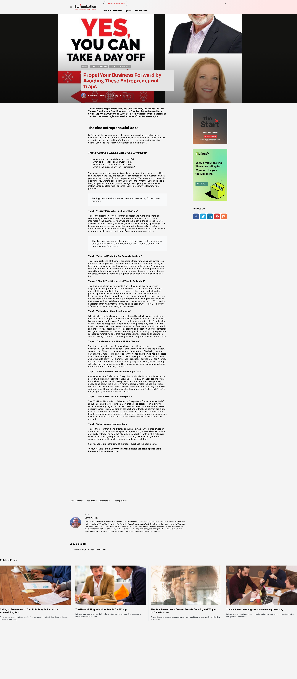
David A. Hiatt (91, 518)
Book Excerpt (76, 501)
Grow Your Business (99, 66)
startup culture (121, 501)
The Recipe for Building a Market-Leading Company (254, 609)
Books (84, 66)
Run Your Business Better (120, 66)
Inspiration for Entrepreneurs (98, 501)
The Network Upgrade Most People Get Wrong (101, 609)
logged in (85, 549)
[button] (71, 7)
